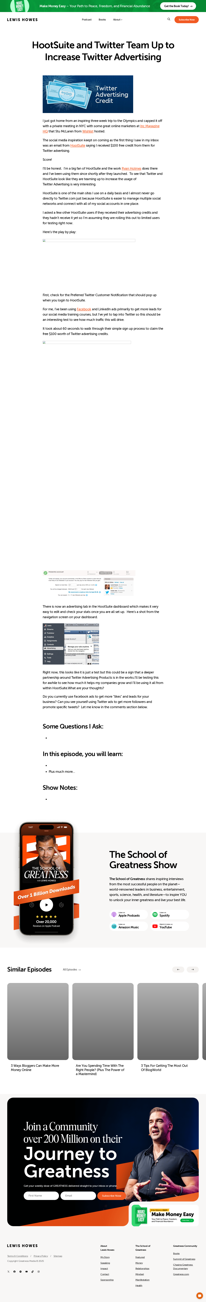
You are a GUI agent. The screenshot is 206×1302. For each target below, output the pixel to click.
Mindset (139, 1274)
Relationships (142, 1268)
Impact (104, 1268)
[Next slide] (193, 970)
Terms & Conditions (17, 1256)
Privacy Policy (41, 1256)
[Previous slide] (178, 970)
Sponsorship (107, 1280)
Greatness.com (181, 1274)
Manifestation (142, 1280)
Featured (140, 1257)
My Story (105, 1257)
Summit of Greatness (184, 1259)
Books (176, 1253)
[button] (199, 1295)
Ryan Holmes (131, 168)
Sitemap (58, 1256)
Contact (104, 1274)
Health (138, 1285)
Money (139, 1263)
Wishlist (87, 131)
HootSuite (77, 145)
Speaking (105, 1263)
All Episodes (70, 969)
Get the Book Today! (176, 6)
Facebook (84, 309)
